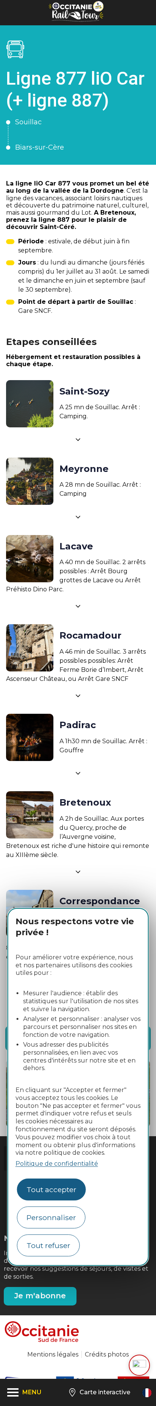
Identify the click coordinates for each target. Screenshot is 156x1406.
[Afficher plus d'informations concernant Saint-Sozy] (78, 439)
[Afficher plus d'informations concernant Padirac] (78, 773)
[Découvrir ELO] (139, 1365)
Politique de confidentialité (57, 1163)
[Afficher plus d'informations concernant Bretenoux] (78, 872)
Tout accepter (51, 1189)
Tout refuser (48, 1245)
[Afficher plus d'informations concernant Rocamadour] (78, 696)
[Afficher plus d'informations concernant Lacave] (78, 606)
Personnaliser (51, 1217)
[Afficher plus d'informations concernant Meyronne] (78, 517)
